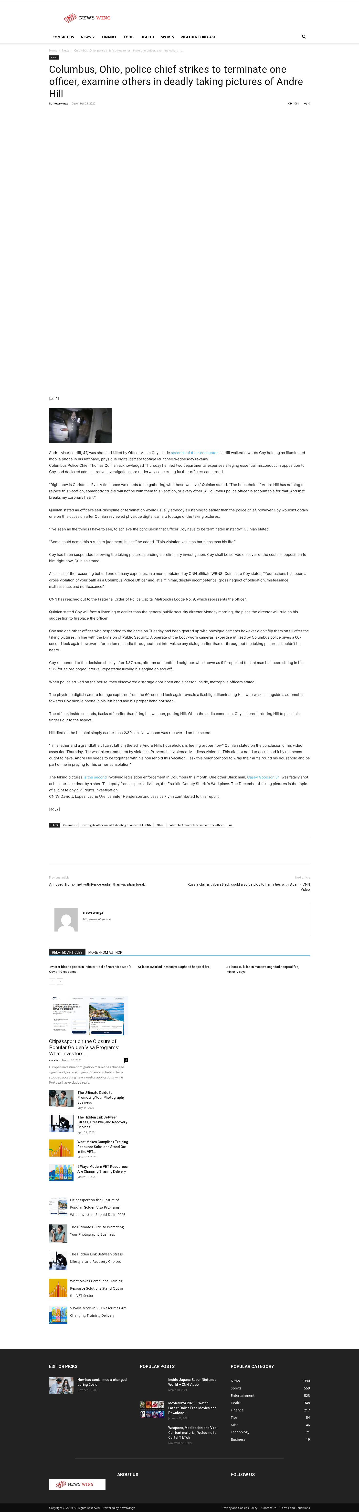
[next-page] (60, 981)
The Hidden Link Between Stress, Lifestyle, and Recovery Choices (102, 1122)
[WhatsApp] (88, 114)
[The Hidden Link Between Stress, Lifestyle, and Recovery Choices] (61, 1123)
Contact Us (63, 37)
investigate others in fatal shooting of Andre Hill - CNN (116, 825)
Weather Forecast (198, 37)
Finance (109, 37)
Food (129, 37)
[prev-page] (52, 981)
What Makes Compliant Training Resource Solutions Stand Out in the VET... (102, 1147)
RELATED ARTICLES (67, 952)
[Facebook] (54, 114)
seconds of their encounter (194, 452)
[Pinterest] (76, 114)
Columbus (69, 825)
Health (147, 37)
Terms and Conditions (295, 1508)
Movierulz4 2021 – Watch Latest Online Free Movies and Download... (192, 1408)
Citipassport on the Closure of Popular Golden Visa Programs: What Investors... (84, 1047)
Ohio (160, 825)
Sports (167, 37)
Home (53, 50)
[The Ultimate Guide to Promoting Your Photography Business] (61, 1098)
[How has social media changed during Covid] (61, 1385)
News (86, 37)
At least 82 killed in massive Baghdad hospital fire (174, 967)
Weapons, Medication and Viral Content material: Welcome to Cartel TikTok (193, 1433)
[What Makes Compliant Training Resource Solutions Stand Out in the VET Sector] (61, 1148)
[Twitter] (65, 114)
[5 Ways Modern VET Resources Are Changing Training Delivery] (61, 1172)
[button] (304, 37)
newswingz (60, 103)
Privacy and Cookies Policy (239, 1508)
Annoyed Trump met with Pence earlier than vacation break (97, 884)
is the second (96, 777)
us (230, 825)
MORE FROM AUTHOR (105, 952)
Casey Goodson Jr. (263, 777)
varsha (53, 1060)
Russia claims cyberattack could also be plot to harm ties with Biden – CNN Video (249, 887)
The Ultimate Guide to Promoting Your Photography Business (101, 1097)
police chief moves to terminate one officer (196, 825)
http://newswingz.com (97, 919)
